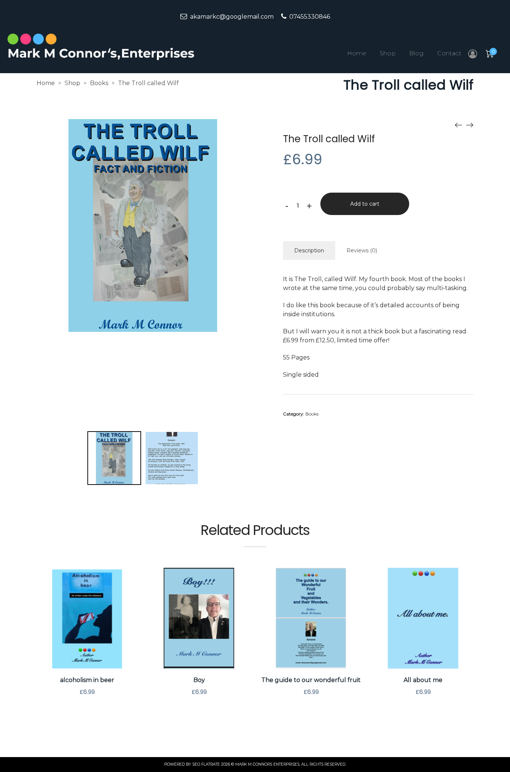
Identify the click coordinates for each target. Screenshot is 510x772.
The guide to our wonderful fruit (311, 680)
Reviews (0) (361, 250)
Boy (199, 680)
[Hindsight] (458, 125)
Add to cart (364, 203)
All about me (423, 680)
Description (309, 250)
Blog (416, 53)
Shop (388, 53)
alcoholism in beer (87, 680)
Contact (449, 53)
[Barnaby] (469, 125)
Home (356, 53)
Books (99, 83)
